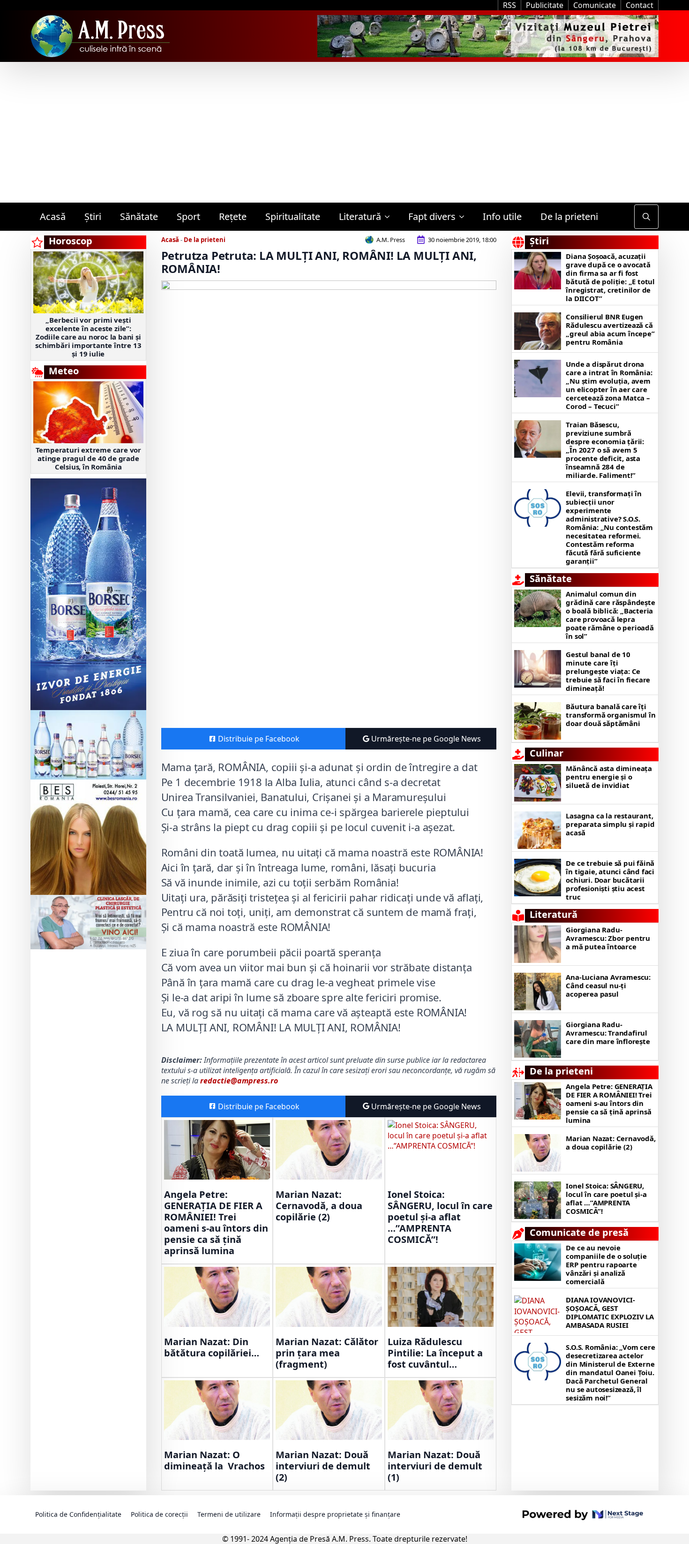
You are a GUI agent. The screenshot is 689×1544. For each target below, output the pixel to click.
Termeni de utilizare (229, 1514)
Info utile (502, 216)
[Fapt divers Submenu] (464, 217)
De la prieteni (569, 216)
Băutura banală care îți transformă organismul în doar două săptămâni (610, 714)
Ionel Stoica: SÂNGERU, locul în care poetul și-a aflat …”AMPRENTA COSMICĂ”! (440, 1217)
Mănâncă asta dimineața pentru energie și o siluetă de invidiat (609, 776)
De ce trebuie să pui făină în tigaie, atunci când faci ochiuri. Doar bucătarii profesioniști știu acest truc (610, 880)
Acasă (53, 216)
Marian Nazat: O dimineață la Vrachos (214, 1460)
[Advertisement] (344, 132)
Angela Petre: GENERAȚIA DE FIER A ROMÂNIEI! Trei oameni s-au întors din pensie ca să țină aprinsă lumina (216, 1222)
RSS (509, 5)
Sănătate (139, 216)
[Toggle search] (646, 216)
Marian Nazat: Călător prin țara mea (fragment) (327, 1353)
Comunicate (594, 5)
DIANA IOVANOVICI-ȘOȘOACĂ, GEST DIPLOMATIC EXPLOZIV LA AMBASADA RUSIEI (610, 1312)
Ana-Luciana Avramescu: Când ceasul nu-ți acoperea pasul (608, 985)
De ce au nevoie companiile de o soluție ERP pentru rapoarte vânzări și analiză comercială (606, 1264)
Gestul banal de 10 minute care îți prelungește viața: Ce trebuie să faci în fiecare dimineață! (608, 671)
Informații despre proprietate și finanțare (335, 1514)
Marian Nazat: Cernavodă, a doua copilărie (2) (319, 1206)
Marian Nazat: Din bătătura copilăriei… (211, 1347)
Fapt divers (432, 216)
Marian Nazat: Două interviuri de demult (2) (323, 1466)
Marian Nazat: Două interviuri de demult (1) (435, 1466)
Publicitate (544, 5)
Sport (188, 216)
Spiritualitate (292, 216)
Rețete (233, 216)
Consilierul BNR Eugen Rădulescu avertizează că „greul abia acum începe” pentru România (610, 329)
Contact (639, 5)
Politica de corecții (159, 1514)
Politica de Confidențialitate (78, 1514)
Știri (92, 216)
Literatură (360, 216)
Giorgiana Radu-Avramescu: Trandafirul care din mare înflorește (608, 1032)
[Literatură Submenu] (390, 217)
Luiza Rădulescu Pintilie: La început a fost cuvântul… (435, 1353)
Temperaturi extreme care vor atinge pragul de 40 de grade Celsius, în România (88, 458)
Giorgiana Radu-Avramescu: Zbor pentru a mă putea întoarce (608, 938)
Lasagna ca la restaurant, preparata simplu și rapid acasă (610, 824)
